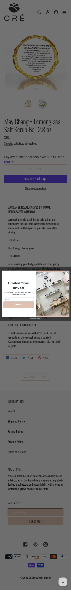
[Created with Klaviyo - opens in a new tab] (35, 318)
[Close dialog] (67, 272)
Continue (18, 305)
